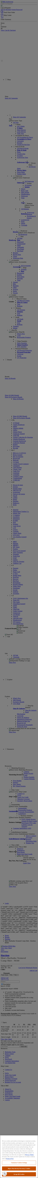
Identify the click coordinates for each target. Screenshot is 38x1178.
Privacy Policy (29, 1154)
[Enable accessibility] (4, 1173)
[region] (19, 1156)
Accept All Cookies (19, 1174)
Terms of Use (10, 1158)
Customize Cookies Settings (19, 1162)
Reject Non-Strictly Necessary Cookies (19, 1168)
